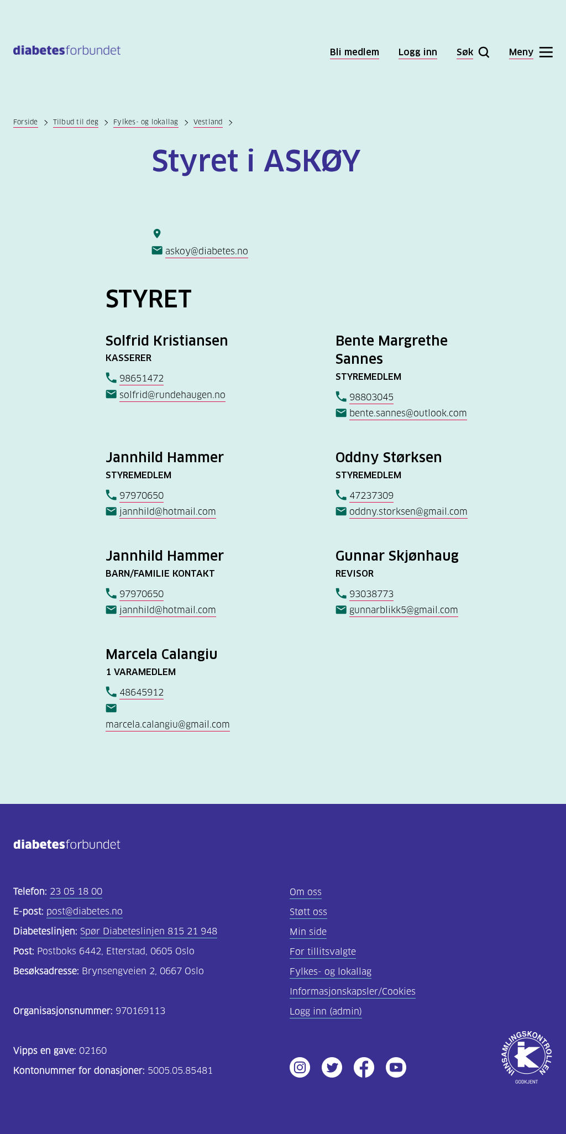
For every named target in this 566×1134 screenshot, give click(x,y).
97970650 (141, 495)
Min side (308, 932)
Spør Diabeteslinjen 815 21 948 (148, 931)
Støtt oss (308, 912)
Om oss (306, 892)
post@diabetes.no (84, 911)
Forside (25, 122)
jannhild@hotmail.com (167, 511)
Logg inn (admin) (326, 1011)
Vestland (208, 122)
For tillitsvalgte (323, 952)
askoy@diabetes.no (206, 251)
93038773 (371, 594)
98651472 (141, 378)
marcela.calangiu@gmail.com (168, 724)
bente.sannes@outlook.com (408, 413)
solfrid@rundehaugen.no (172, 395)
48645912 (141, 692)
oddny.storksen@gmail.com (408, 511)
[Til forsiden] (66, 52)
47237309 (371, 495)
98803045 (371, 397)
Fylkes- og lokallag (146, 122)
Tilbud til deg (75, 122)
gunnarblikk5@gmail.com (403, 610)
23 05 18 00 (76, 891)
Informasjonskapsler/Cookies (353, 991)
